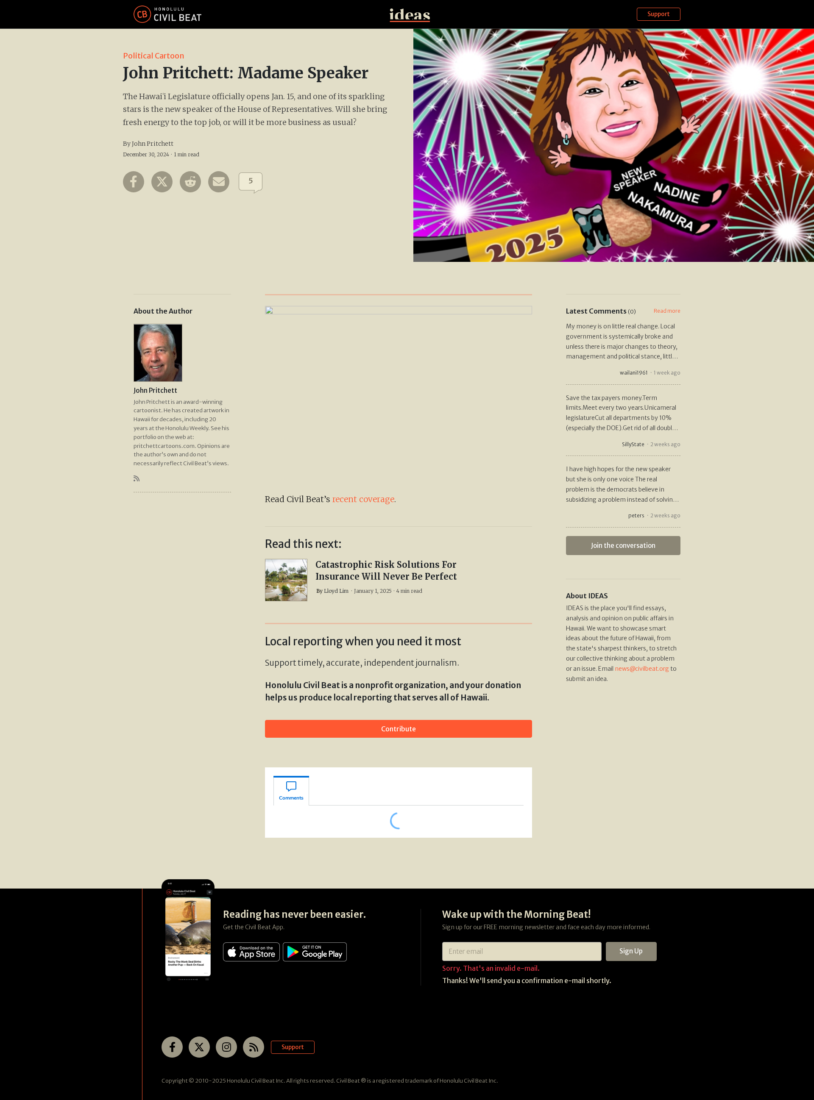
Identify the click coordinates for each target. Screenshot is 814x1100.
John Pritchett (152, 143)
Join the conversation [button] (623, 546)
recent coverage (363, 499)
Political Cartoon (153, 56)
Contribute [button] (398, 729)
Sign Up (631, 951)
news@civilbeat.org (642, 668)
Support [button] (658, 14)
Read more (667, 311)
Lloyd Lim (336, 591)
